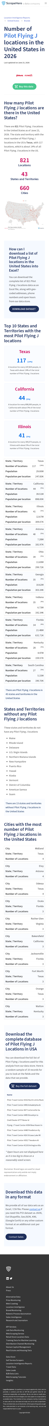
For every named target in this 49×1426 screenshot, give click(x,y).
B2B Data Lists (12, 1373)
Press (8, 1290)
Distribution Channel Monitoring (20, 1343)
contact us (34, 1209)
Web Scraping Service (15, 1333)
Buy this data (26, 86)
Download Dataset (24, 308)
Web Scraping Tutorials (16, 1377)
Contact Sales (16, 1236)
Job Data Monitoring (15, 1330)
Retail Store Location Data (17, 1337)
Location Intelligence (15, 1307)
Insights (9, 1380)
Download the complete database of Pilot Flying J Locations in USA (24, 1041)
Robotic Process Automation (18, 1313)
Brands (27, 20)
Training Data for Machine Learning (21, 1340)
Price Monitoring (13, 1300)
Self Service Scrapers (15, 1360)
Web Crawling (12, 1303)
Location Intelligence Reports (17, 17)
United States (13, 20)
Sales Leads (11, 1370)
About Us (10, 1287)
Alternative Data (13, 1296)
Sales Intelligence (13, 1317)
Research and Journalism (17, 1320)
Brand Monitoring (13, 1310)
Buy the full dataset (26, 1086)
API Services (11, 1326)
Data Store (10, 1357)
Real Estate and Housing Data (19, 1350)
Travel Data (11, 1367)
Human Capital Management (18, 1347)
